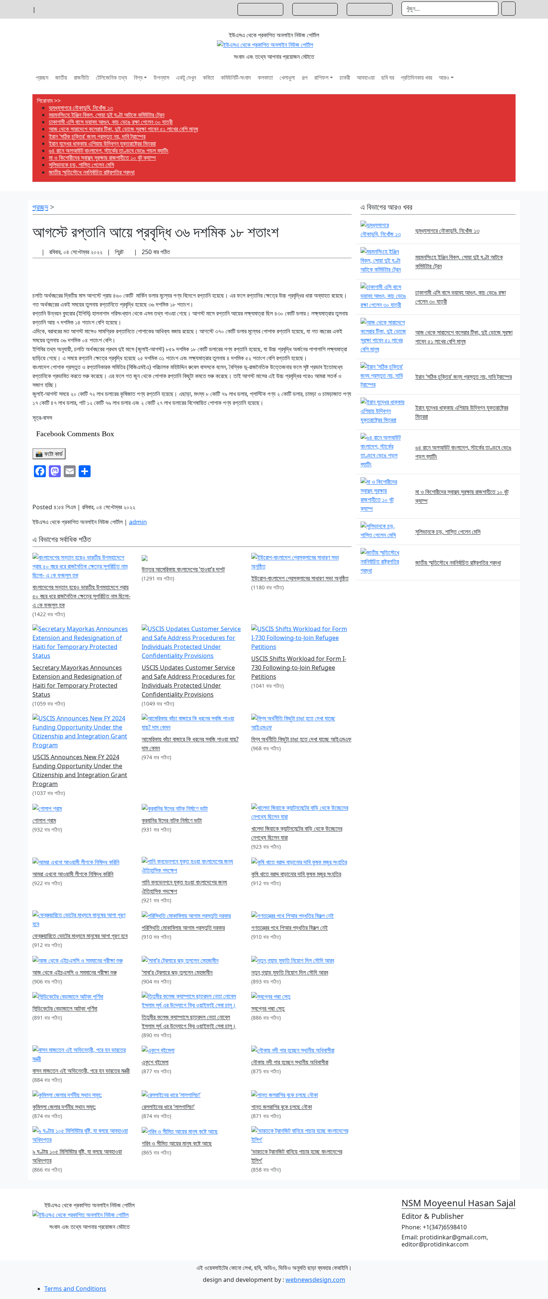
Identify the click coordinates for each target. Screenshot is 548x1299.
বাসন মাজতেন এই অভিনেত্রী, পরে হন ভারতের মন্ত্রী (81, 1071)
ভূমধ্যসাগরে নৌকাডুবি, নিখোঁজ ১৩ (81, 108)
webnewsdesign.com (315, 1280)
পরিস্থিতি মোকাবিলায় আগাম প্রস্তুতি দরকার (183, 927)
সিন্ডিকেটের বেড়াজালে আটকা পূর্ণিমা (64, 1008)
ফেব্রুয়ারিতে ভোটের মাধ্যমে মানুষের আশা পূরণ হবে (79, 936)
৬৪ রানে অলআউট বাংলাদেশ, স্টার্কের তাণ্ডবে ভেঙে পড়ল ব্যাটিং (109, 150)
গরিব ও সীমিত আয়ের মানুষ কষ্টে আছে (177, 1143)
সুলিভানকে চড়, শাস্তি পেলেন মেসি (81, 165)
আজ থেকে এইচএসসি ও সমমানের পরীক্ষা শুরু (74, 972)
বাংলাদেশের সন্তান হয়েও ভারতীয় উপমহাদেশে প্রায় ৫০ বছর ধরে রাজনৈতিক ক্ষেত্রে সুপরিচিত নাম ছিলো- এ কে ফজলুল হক (81, 596)
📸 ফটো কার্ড (49, 454)
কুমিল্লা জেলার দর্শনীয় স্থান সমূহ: (64, 1107)
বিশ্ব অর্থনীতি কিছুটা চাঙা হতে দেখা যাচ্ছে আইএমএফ (301, 739)
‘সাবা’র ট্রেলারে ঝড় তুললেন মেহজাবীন (177, 972)
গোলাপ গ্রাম (44, 820)
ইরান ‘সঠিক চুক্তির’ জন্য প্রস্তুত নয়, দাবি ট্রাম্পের (97, 136)
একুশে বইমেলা (155, 1062)
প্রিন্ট (120, 252)
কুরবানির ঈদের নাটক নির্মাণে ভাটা (172, 820)
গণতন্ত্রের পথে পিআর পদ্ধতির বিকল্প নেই (289, 927)
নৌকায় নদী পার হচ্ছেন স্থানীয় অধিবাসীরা (289, 1062)
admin (138, 522)
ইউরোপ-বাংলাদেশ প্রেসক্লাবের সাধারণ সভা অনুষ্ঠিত (300, 578)
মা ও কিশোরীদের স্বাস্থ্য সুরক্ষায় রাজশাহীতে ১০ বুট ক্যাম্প (102, 157)
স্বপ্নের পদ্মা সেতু (267, 1008)
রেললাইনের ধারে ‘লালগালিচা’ (168, 1107)
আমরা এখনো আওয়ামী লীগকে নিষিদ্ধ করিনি (72, 874)
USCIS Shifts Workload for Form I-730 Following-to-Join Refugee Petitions (298, 668)
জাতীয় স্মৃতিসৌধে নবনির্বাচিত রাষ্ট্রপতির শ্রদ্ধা (92, 172)
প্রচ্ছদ (40, 207)
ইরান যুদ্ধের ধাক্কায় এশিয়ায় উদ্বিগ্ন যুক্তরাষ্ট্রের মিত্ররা (102, 143)
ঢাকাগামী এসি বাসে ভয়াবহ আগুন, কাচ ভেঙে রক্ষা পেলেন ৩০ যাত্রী (111, 122)
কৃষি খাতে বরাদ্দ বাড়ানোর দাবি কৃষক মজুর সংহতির (296, 874)
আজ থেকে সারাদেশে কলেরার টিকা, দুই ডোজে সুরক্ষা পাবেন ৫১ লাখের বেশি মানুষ (123, 129)
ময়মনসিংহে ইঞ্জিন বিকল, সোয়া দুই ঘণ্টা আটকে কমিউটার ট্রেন (106, 115)
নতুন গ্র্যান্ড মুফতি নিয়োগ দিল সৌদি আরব (289, 972)
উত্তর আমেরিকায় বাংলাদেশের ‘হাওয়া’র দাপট (183, 569)
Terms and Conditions (75, 1288)
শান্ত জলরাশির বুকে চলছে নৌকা (281, 1107)
